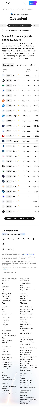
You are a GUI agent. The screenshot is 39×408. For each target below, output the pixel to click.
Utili (3, 322)
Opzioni (4, 338)
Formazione (6, 377)
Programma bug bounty (28, 368)
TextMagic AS (15, 151)
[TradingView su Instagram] (18, 239)
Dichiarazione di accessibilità (25, 362)
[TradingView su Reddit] (3, 244)
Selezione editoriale (8, 380)
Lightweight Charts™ (27, 382)
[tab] (19, 25)
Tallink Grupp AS (15, 90)
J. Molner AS (15, 131)
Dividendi (5, 325)
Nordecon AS (15, 146)
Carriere (23, 331)
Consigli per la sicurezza (28, 365)
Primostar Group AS (15, 196)
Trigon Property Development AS (15, 171)
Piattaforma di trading (27, 387)
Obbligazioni (6, 294)
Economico (5, 320)
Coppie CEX (6, 298)
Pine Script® (6, 342)
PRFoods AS (15, 176)
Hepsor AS (15, 141)
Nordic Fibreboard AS (15, 161)
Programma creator (8, 364)
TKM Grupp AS (15, 95)
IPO (3, 327)
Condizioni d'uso (26, 350)
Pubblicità (23, 395)
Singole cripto (6, 296)
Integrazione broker (27, 397)
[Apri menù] (3, 3)
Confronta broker (26, 301)
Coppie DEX (6, 301)
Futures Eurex (25, 311)
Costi (22, 285)
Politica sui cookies (26, 359)
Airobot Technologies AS (15, 211)
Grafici (4, 283)
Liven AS (15, 206)
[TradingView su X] (3, 239)
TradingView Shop (26, 339)
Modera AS (15, 181)
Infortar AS (15, 75)
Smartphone (6, 349)
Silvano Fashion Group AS (15, 121)
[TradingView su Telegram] (28, 239)
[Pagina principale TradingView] (8, 3)
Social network (7, 357)
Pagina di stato (25, 370)
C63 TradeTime (25, 344)
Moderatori (5, 369)
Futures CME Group (27, 309)
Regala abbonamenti (27, 290)
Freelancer (5, 390)
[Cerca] (24, 3)
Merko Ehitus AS (15, 85)
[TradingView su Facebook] (8, 239)
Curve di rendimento (9, 336)
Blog (21, 326)
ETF (3, 292)
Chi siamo (23, 322)
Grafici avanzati (25, 385)
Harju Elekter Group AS (15, 116)
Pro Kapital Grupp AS (15, 126)
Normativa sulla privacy (28, 357)
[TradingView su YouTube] (13, 239)
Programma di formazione (25, 403)
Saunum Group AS (15, 166)
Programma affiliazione (28, 399)
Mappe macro (7, 340)
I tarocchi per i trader (27, 342)
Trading (4, 375)
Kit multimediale (25, 333)
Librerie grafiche (26, 380)
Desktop (5, 351)
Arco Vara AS (15, 136)
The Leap (23, 303)
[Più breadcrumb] (11, 9)
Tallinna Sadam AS (15, 101)
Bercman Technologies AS (15, 191)
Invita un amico (7, 362)
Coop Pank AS (15, 106)
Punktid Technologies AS (15, 186)
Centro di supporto (26, 329)
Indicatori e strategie (9, 386)
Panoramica (24, 296)
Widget (22, 378)
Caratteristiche (25, 283)
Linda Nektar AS (15, 156)
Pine (3, 303)
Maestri (4, 388)
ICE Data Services (28, 254)
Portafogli (5, 333)
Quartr (5, 269)
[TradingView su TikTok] (33, 239)
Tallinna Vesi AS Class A (15, 111)
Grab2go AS (15, 201)
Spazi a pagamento (8, 393)
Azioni (4, 289)
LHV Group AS (15, 80)
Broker (22, 298)
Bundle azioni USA (26, 314)
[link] (17, 30)
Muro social (6, 360)
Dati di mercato (25, 287)
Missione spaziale (26, 324)
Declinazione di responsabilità (25, 353)
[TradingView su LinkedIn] (23, 239)
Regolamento (6, 366)
